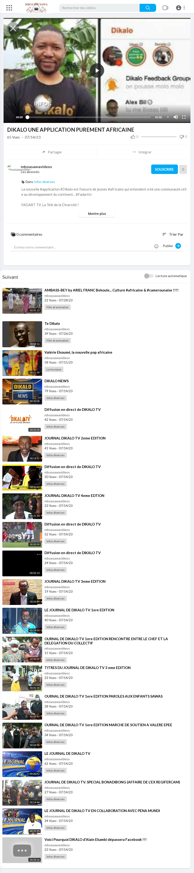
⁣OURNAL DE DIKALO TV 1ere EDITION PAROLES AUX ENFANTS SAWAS (103, 696)
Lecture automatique (171, 276)
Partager (55, 152)
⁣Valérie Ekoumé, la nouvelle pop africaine (78, 352)
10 (168, 117)
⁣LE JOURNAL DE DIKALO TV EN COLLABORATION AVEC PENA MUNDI (102, 810)
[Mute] (175, 117)
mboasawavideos (36, 166)
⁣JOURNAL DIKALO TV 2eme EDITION (75, 438)
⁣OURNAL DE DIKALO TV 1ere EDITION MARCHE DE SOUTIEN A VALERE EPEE (108, 725)
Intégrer (145, 152)
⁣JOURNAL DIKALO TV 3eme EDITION (75, 581)
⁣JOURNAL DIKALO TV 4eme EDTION (74, 495)
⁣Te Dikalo (52, 323)
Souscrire (164, 169)
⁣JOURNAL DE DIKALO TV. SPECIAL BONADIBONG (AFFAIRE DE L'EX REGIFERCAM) (112, 782)
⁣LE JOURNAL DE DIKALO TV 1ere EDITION (79, 610)
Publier (169, 246)
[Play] (9, 117)
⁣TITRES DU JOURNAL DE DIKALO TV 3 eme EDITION (87, 667)
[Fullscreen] (183, 117)
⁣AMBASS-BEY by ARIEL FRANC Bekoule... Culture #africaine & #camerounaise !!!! (111, 290)
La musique (54, 369)
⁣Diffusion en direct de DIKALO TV (72, 409)
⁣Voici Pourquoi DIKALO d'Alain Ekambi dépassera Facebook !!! (95, 839)
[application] (97, 70)
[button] (181, 7)
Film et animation (58, 307)
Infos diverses (44, 182)
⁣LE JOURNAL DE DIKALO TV (67, 753)
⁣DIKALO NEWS (56, 381)
